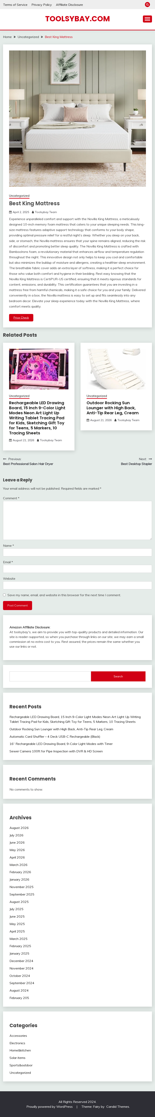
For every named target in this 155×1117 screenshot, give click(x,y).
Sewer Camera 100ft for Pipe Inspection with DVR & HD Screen (56, 751)
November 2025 (21, 887)
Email (8, 562)
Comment (11, 498)
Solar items (17, 1058)
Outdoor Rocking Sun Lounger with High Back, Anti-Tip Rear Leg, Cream (113, 408)
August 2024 (19, 990)
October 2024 (19, 976)
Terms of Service (15, 5)
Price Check (21, 317)
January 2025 (19, 953)
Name (8, 546)
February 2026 (20, 872)
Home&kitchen (20, 1050)
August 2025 (19, 902)
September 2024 (21, 983)
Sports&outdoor (20, 1065)
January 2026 (19, 879)
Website (9, 578)
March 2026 (18, 865)
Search (118, 676)
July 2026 (16, 835)
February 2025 (20, 946)
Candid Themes (117, 1107)
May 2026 (17, 850)
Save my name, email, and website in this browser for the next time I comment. (64, 595)
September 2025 (21, 894)
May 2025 (17, 924)
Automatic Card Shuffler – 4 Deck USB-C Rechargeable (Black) (54, 736)
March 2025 (18, 939)
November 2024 (21, 968)
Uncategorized (19, 196)
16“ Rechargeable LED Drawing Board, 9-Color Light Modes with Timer (61, 744)
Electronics (17, 1043)
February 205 (19, 998)
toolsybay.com (77, 18)
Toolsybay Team (46, 212)
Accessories (18, 1036)
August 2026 (19, 828)
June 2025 (17, 916)
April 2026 (17, 857)
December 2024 (21, 961)
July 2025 (16, 909)
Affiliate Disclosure (69, 5)
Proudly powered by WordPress (49, 1107)
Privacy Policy (41, 5)
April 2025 (17, 931)
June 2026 (17, 842)
